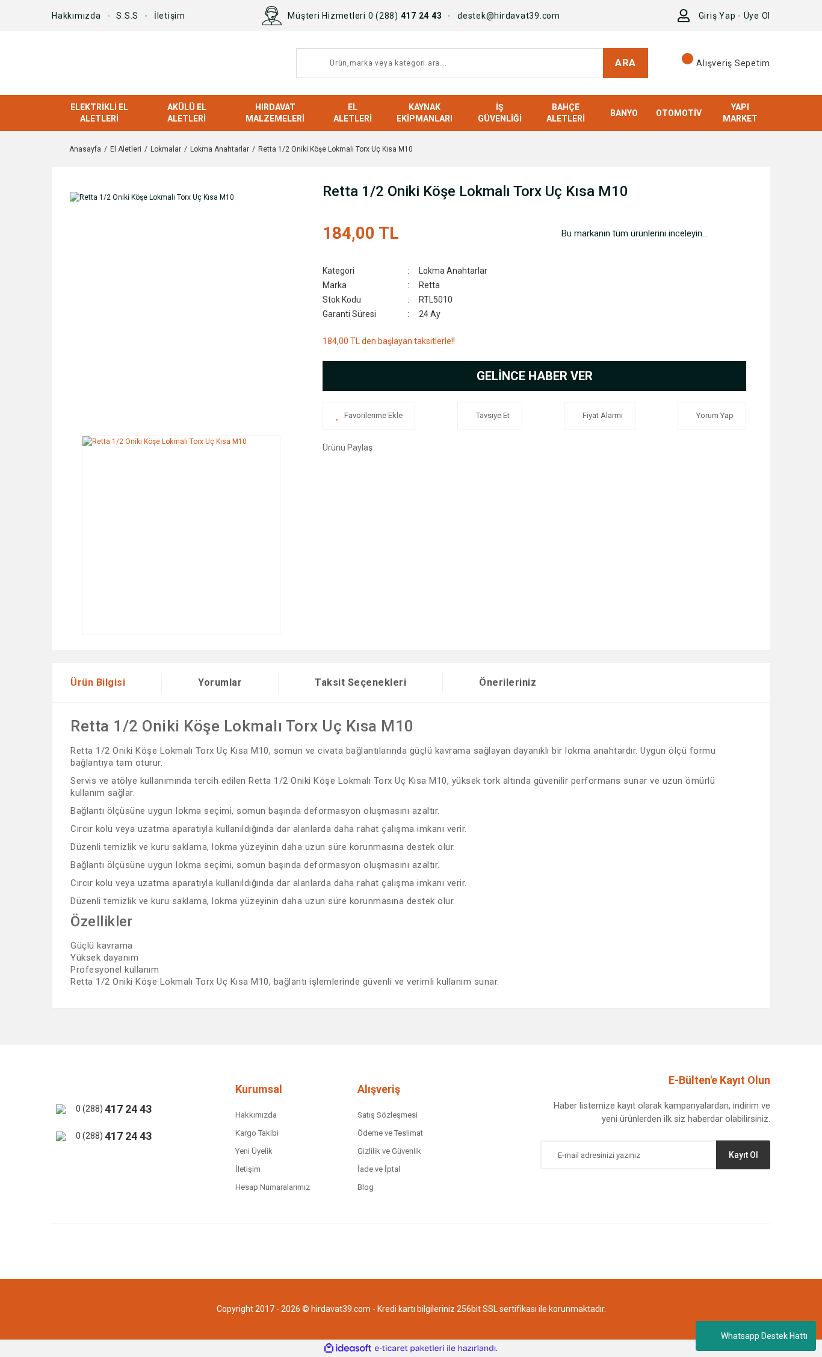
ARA (625, 63)
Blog (365, 1187)
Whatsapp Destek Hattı (764, 1336)
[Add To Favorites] (369, 415)
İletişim (169, 15)
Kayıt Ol (743, 1155)
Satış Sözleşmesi (387, 1114)
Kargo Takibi (257, 1132)
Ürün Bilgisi (97, 682)
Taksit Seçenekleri (360, 682)
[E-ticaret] (409, 1348)
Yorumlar (220, 682)
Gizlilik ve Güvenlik (389, 1150)
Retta (429, 285)
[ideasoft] (348, 1348)
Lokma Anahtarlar (453, 270)
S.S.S (127, 15)
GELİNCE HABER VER (535, 376)
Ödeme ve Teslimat (390, 1132)
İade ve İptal (378, 1169)
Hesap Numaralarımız (272, 1187)
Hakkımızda (76, 15)
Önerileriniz (507, 682)
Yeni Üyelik (254, 1150)
